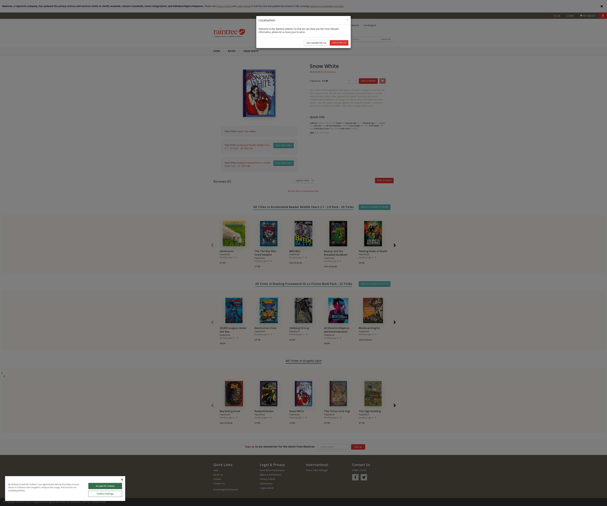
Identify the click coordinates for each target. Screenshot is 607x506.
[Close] (122, 480)
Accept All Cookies (105, 486)
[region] (65, 488)
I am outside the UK (316, 42)
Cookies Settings (105, 493)
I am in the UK (339, 42)
